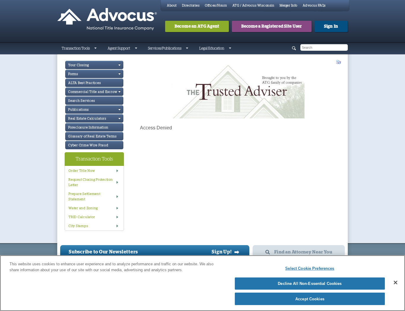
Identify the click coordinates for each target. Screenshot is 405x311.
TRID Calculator (81, 217)
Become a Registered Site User (271, 26)
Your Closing (78, 65)
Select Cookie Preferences (309, 268)
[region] (202, 283)
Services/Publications (164, 48)
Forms (73, 74)
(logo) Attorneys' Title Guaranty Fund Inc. (107, 19)
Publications (78, 109)
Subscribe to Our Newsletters (103, 252)
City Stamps (78, 226)
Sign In (331, 26)
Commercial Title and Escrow (92, 91)
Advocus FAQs (314, 5)
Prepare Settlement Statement (84, 196)
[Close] (395, 282)
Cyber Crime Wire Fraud (88, 145)
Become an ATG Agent (197, 26)
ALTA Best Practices (84, 83)
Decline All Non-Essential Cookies (310, 283)
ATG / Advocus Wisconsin (253, 5)
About (172, 5)
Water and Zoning (83, 208)
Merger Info (288, 5)
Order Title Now (81, 170)
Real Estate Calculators (87, 118)
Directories (191, 5)
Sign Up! (226, 252)
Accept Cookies (309, 298)
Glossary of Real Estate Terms (92, 136)
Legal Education (211, 48)
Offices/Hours (216, 5)
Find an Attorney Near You (303, 252)
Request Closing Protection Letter (90, 182)
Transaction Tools (76, 48)
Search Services (81, 100)
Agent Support (119, 48)
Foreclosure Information (88, 127)
